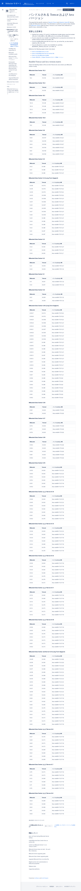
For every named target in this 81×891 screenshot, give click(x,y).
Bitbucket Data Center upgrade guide (38, 856)
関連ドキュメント (28, 3)
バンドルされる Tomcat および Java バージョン (14, 44)
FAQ (8, 86)
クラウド (59, 9)
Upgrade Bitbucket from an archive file (39, 859)
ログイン (72, 3)
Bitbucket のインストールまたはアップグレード (12, 31)
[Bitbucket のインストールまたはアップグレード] (47, 9)
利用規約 (52, 886)
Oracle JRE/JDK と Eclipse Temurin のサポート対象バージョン (47, 57)
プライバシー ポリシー (42, 886)
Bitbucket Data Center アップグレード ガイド (13, 58)
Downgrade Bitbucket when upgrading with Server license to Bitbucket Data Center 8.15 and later (13, 66)
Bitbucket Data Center (13, 81)
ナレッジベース (40, 3)
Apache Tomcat (53, 22)
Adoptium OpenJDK (64, 22)
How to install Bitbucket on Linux (40, 51)
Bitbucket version (35, 25)
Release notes (32, 866)
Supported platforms (34, 869)
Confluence (36, 878)
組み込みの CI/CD (11, 27)
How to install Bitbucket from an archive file (43, 53)
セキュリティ (59, 886)
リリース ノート (11, 84)
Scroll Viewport (45, 878)
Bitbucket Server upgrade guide (37, 853)
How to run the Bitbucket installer (40, 55)
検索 (67, 3)
